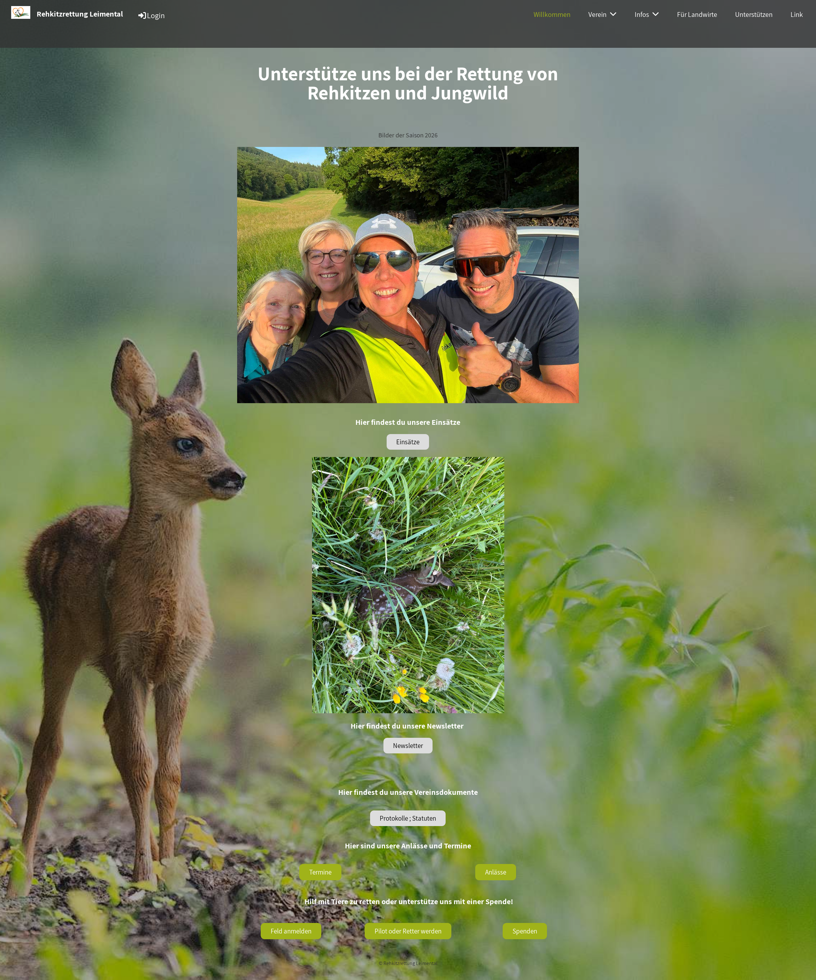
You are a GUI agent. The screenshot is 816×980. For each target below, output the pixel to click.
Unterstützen (754, 14)
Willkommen (552, 14)
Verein (597, 14)
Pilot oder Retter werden (408, 931)
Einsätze (407, 442)
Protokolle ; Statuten (408, 818)
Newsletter (408, 745)
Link (796, 14)
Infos (642, 14)
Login (156, 15)
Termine (320, 872)
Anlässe (495, 872)
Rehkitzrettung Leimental (80, 14)
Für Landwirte (697, 14)
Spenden (525, 931)
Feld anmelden (291, 931)
